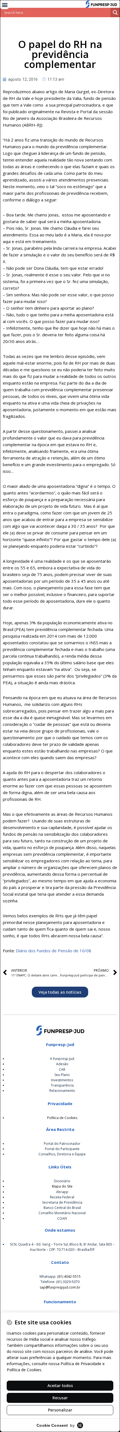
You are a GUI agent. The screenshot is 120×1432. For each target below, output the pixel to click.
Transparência (62, 1085)
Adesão (62, 1064)
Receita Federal (62, 1197)
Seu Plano (62, 1074)
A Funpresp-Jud (62, 1058)
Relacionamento (62, 1090)
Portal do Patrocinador (62, 1143)
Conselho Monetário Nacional (62, 1213)
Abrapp (62, 1191)
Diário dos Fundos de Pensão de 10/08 (53, 950)
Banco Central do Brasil (62, 1207)
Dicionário (62, 1181)
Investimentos (62, 1080)
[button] (4, 4)
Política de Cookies (62, 1117)
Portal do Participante (62, 1148)
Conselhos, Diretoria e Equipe (62, 1154)
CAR (62, 1069)
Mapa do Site (62, 1186)
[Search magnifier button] (115, 12)
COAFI (62, 1218)
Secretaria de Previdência (62, 1202)
